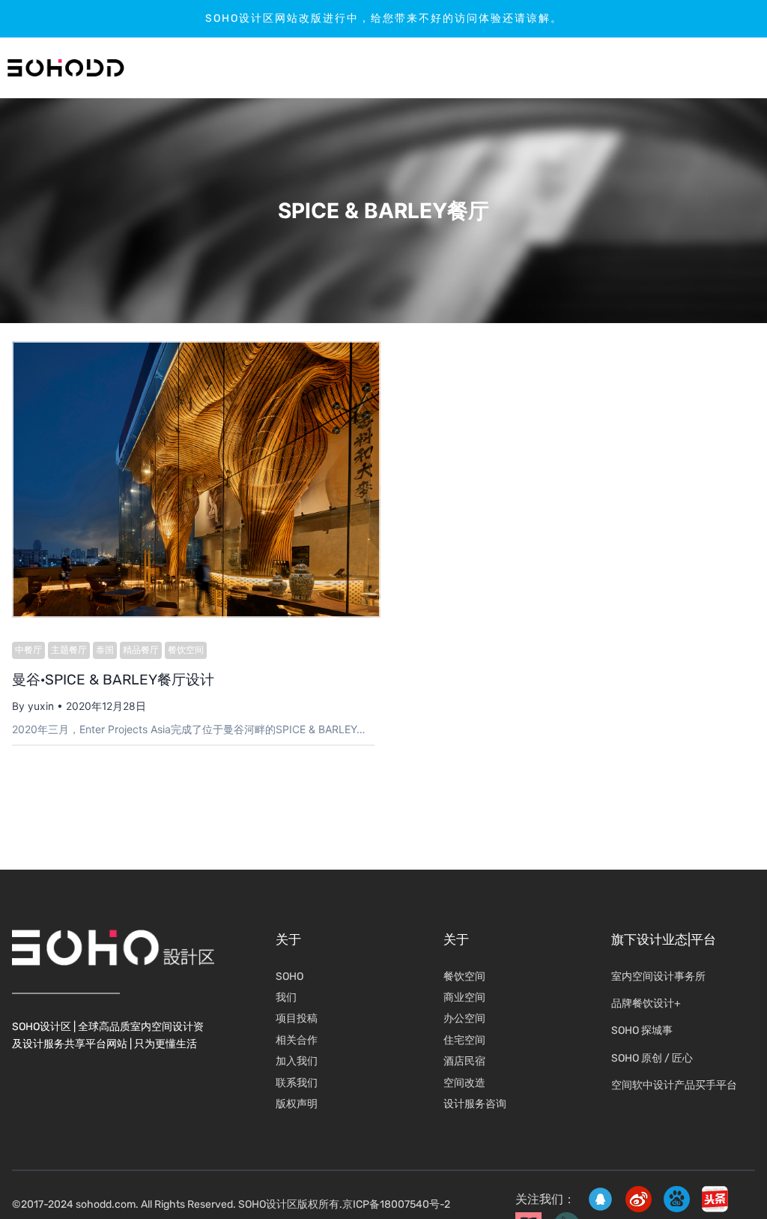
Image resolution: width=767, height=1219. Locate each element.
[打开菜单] (711, 68)
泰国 (105, 649)
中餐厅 (28, 649)
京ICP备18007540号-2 (396, 1204)
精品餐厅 (141, 649)
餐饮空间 (186, 649)
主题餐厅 (69, 649)
